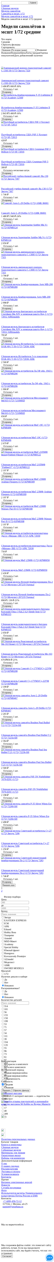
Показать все (8, 885)
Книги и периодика (11, 1144)
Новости (5, 1185)
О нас (4, 1163)
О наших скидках (10, 1166)
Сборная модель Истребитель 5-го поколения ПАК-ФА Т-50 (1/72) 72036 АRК (24, 357)
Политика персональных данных (18, 1139)
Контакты (6, 1177)
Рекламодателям (9, 1169)
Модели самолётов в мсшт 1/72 (17, 16)
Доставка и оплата (10, 1171)
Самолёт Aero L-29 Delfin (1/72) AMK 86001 (23, 213)
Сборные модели (10, 8)
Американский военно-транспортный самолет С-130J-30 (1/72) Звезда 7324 (25, 81)
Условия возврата (10, 1174)
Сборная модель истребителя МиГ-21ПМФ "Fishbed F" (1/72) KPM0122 (23, 466)
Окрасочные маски (11, 1155)
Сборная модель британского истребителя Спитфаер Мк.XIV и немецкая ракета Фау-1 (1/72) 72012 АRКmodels (26, 329)
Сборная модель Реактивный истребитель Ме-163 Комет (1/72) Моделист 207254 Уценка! (26, 655)
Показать (6, 1090)
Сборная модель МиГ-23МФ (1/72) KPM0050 (24, 570)
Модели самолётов (10, 11)
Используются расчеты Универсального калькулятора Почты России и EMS (21, 1194)
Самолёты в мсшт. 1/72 (13, 13)
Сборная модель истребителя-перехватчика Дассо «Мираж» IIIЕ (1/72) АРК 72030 (26, 547)
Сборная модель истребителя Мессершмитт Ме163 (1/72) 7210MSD (23, 411)
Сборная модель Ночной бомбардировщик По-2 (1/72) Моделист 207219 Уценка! (25, 595)
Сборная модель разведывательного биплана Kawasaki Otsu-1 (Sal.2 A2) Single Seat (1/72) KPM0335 (24, 627)
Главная (5, 5)
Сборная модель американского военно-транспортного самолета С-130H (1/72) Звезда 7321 (24, 270)
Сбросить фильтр (21, 1090)
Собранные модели (11, 1150)
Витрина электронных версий (16, 1182)
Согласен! (7, 1256)
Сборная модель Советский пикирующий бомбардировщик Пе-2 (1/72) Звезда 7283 (22, 871)
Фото (4, 1190)
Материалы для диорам (13, 1152)
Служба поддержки (11, 1187)
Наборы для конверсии (13, 1158)
